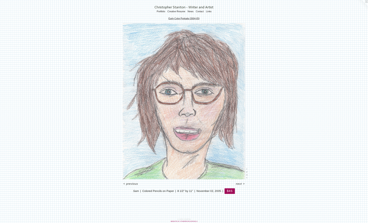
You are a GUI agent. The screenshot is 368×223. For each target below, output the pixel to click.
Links (208, 11)
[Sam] (184, 101)
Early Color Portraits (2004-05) (184, 18)
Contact (200, 11)
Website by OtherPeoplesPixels (184, 221)
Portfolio (161, 11)
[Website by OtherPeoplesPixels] (362, 6)
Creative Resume (176, 11)
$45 (229, 190)
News (190, 11)
